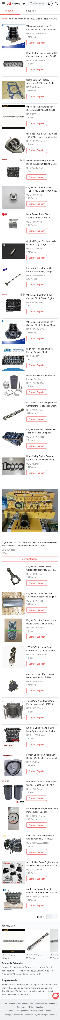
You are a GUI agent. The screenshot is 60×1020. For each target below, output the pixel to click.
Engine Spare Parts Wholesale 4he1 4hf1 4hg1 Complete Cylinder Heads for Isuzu (40, 431)
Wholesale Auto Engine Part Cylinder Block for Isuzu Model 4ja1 (41, 323)
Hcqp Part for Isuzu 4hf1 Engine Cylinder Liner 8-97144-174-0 (41, 783)
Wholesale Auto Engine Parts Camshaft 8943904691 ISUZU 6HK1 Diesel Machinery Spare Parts (40, 108)
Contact (48, 1010)
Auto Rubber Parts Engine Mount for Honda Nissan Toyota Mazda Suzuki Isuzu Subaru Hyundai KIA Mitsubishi (42, 864)
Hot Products (10, 1003)
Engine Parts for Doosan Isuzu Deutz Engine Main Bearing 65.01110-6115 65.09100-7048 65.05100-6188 (41, 622)
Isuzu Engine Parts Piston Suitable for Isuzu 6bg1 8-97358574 (38, 216)
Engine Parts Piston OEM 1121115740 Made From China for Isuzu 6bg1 (41, 189)
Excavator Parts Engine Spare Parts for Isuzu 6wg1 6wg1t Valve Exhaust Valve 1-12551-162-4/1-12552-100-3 (40, 270)
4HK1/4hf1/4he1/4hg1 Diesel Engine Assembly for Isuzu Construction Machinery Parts (40, 837)
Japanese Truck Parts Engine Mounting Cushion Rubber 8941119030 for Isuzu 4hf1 (40, 676)
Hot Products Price (25, 1003)
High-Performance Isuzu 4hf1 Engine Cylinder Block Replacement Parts (40, 350)
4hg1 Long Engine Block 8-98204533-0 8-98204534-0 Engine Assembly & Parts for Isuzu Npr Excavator (42, 891)
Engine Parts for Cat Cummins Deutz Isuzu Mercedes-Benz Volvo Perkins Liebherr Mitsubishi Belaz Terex (30, 544)
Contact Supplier (37, 42)
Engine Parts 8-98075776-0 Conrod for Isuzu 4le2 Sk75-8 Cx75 (40, 568)
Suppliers (31, 10)
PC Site (31, 1007)
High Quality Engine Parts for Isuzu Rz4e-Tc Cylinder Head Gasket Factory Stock (40, 458)
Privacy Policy (37, 1010)
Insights (39, 1007)
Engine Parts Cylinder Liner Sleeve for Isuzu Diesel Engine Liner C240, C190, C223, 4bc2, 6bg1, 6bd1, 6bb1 (41, 595)
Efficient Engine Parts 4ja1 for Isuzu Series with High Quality (40, 729)
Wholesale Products (24, 967)
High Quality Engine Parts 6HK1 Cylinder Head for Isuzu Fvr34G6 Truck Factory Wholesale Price (41, 54)
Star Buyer (21, 1007)
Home (5, 967)
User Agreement (22, 1010)
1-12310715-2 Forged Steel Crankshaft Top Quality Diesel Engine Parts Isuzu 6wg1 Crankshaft (40, 649)
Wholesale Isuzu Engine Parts (34, 970)
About (11, 1010)
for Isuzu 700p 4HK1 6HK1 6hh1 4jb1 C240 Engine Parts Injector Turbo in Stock (41, 135)
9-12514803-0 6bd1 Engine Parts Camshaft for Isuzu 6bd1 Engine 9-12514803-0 (41, 404)
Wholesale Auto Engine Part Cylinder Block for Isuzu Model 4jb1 (41, 27)
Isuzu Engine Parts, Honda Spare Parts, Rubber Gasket (42, 810)
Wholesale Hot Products (45, 1003)
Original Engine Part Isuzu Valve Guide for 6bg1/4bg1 (41, 243)
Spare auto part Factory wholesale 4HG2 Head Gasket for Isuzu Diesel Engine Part (40, 81)
